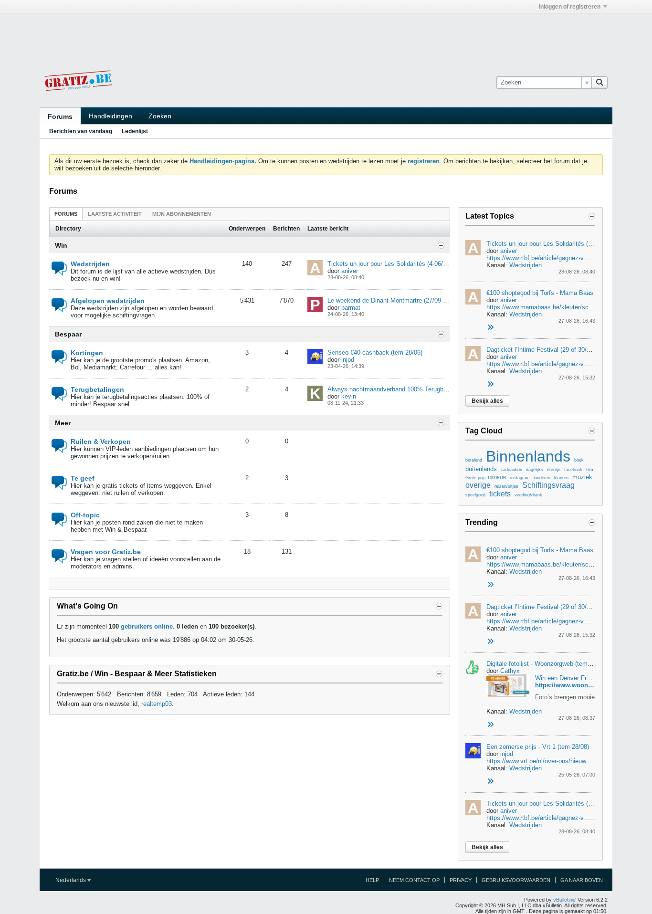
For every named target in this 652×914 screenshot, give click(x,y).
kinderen (542, 477)
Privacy (461, 880)
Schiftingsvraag (548, 485)
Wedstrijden (90, 264)
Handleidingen (110, 116)
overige (478, 485)
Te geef (83, 478)
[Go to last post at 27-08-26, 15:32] (490, 384)
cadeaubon (511, 469)
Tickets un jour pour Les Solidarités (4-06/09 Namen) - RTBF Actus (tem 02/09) (436, 263)
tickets (500, 494)
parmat (350, 307)
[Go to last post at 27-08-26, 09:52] (490, 781)
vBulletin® (564, 900)
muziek (582, 477)
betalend (473, 460)
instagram (520, 477)
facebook (573, 469)
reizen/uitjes (506, 486)
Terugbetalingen (97, 389)
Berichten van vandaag (80, 131)
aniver (349, 270)
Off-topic (85, 515)
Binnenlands (528, 456)
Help (372, 880)
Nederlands (71, 880)
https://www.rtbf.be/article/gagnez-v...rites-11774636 (557, 258)
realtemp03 (156, 703)
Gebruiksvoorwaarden (516, 880)
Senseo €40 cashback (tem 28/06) (374, 352)
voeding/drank (528, 495)
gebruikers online (147, 626)
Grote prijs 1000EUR (485, 477)
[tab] (66, 213)
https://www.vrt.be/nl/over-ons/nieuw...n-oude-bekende (560, 761)
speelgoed (475, 495)
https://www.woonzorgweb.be (578, 685)
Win (61, 245)
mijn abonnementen (181, 214)
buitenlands (481, 469)
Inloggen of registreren (569, 6)
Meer (63, 423)
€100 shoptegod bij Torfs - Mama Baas (539, 292)
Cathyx (510, 670)
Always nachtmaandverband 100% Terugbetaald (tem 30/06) (410, 389)
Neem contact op (414, 880)
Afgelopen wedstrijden (108, 301)
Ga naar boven (581, 880)
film (589, 469)
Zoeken (159, 116)
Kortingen (87, 353)
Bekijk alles (487, 401)
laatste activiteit (115, 214)
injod (347, 359)
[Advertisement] (326, 34)
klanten (561, 477)
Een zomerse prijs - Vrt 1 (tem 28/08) (537, 746)
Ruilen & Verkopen (101, 441)
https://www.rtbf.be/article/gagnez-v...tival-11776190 (557, 364)
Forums (60, 116)
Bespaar (68, 334)
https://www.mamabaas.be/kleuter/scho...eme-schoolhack (566, 307)
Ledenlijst (135, 131)
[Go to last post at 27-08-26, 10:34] (490, 724)
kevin (348, 396)
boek (579, 460)
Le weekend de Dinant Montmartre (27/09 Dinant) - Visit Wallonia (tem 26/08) (433, 300)
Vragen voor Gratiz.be (106, 552)
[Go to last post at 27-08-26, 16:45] (490, 327)
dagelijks (534, 469)
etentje (553, 469)
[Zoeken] (599, 82)
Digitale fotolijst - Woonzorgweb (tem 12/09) (546, 663)
